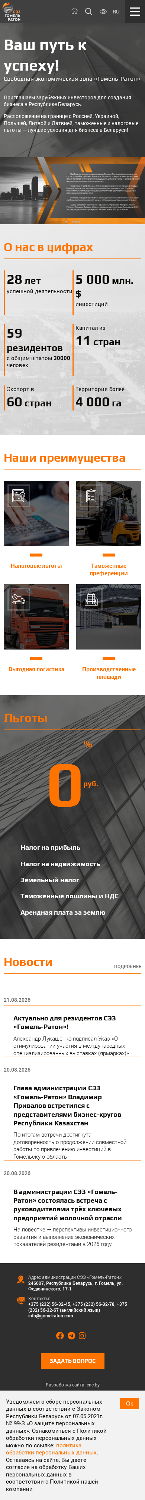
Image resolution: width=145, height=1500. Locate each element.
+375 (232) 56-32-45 (49, 1304)
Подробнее (127, 966)
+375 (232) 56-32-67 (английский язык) (77, 1307)
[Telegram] (73, 1336)
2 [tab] (69, 222)
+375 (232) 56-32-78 (93, 1304)
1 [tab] (66, 222)
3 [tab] (73, 222)
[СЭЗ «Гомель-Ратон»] (11, 11)
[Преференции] (72, 190)
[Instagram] (84, 1336)
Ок (129, 1403)
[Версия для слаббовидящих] (103, 12)
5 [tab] (79, 222)
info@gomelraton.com (50, 1315)
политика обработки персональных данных (51, 1448)
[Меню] (135, 11)
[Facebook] (62, 1336)
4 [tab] (76, 222)
